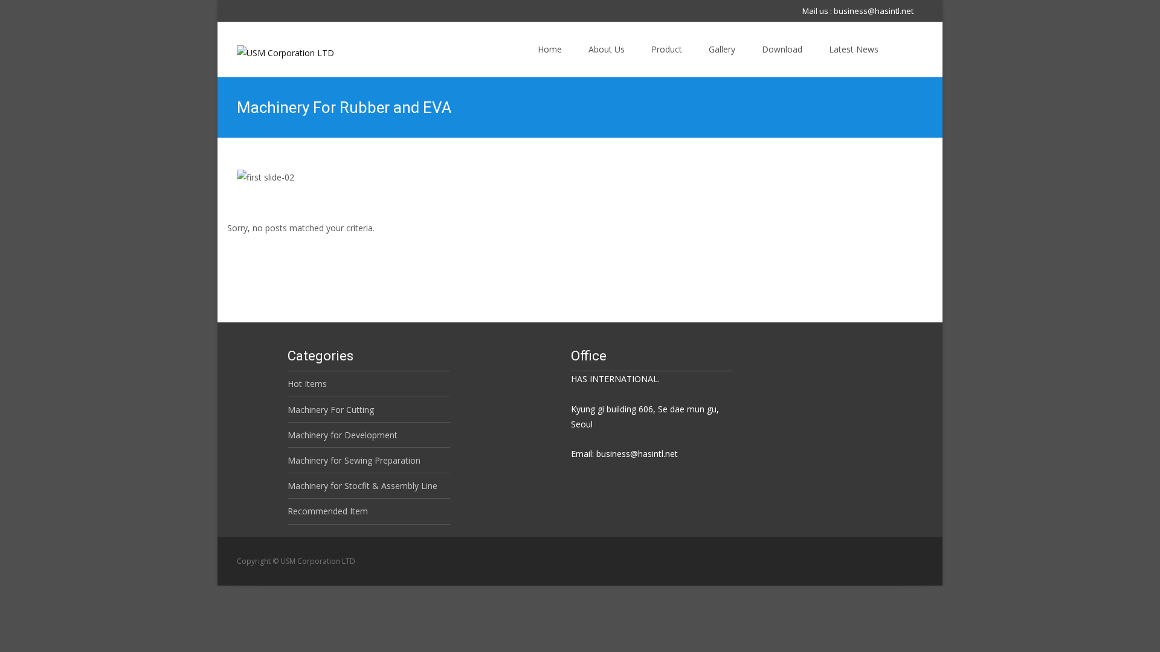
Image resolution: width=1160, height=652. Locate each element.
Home (550, 49)
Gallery (722, 49)
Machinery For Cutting (331, 409)
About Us (606, 49)
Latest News (853, 49)
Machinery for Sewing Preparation (354, 460)
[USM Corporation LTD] (276, 49)
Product (666, 49)
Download (782, 49)
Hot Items (307, 383)
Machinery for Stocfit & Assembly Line (362, 485)
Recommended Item (328, 511)
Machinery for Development (343, 435)
